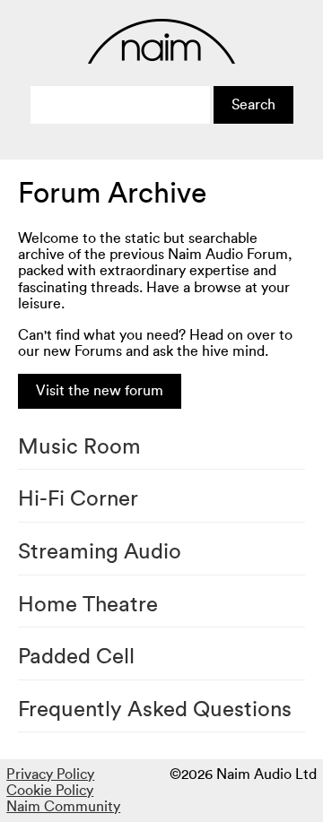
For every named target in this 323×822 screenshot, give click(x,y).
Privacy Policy (50, 774)
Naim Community (63, 807)
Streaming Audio (99, 552)
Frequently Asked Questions (155, 710)
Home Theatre (88, 605)
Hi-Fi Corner (78, 499)
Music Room (79, 447)
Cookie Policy (49, 790)
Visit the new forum (99, 391)
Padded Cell (76, 657)
